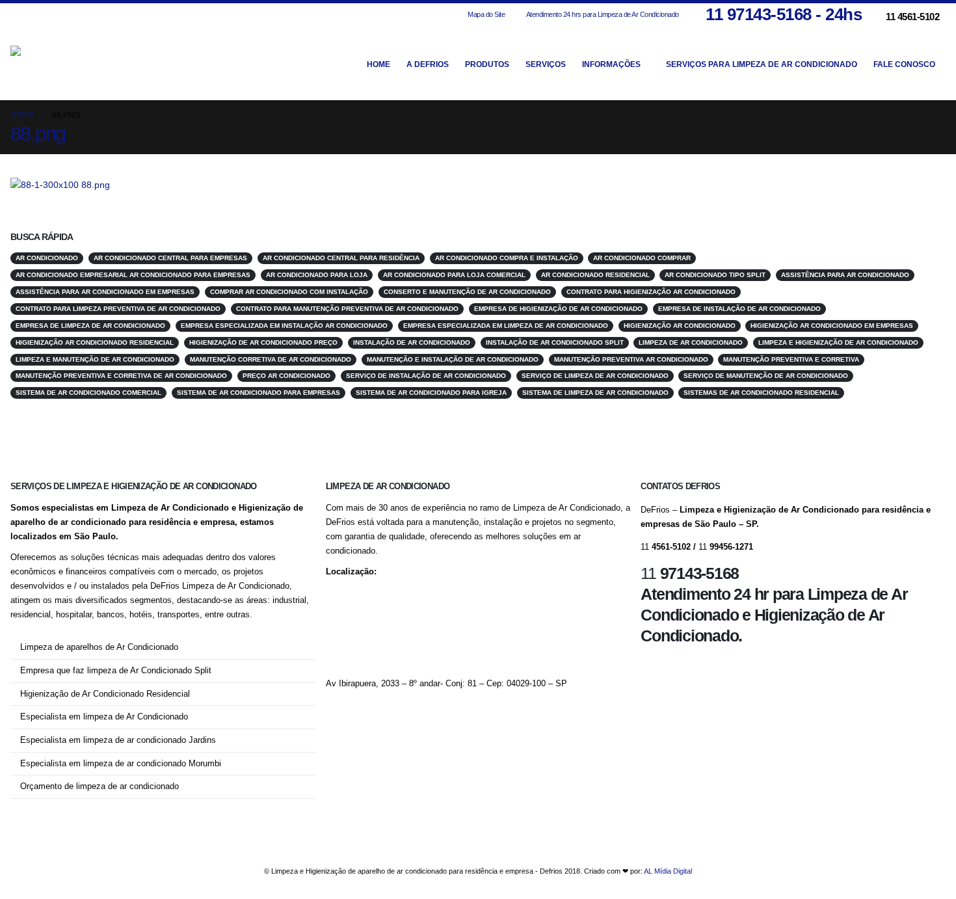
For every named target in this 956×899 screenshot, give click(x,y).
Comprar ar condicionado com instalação (289, 291)
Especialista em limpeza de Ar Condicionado (104, 716)
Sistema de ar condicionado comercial (88, 392)
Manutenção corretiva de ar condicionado (270, 359)
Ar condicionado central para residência (341, 258)
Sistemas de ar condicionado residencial (761, 392)
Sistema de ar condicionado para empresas (258, 392)
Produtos (487, 64)
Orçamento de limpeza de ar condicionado (99, 786)
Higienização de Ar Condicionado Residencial (105, 694)
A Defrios (427, 64)
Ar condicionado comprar (642, 258)
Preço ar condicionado (286, 375)
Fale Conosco (904, 64)
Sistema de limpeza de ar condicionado (595, 392)
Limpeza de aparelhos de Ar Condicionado (99, 647)
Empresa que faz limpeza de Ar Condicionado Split (115, 670)
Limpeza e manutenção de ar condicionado (95, 359)
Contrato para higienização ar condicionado (651, 291)
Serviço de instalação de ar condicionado (426, 375)
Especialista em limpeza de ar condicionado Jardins (118, 740)
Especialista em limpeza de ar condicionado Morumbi (120, 763)
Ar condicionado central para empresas (170, 258)
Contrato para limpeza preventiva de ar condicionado (118, 308)
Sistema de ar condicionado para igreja (431, 392)
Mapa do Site (486, 14)
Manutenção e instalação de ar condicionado (452, 359)
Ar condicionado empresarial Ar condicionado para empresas (133, 274)
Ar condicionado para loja (316, 274)
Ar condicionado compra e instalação (506, 258)
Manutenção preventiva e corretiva (791, 359)
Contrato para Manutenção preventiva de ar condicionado (347, 308)
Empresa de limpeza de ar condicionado (90, 325)
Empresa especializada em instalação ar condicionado (284, 325)
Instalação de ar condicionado (411, 342)
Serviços (545, 64)
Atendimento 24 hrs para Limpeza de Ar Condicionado (602, 14)
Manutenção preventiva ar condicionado (631, 359)
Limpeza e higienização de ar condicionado (838, 342)
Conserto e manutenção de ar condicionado (467, 291)
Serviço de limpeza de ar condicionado (595, 375)
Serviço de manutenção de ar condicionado (766, 375)
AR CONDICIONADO (47, 258)
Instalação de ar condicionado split (555, 342)
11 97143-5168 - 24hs (784, 14)
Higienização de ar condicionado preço (263, 342)
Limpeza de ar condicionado (691, 342)
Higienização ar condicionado (680, 325)
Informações (611, 64)
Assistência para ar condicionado (845, 274)
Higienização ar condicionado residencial (95, 342)
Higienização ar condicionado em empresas (831, 325)
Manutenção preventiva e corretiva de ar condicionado (121, 375)
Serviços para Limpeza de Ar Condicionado (761, 64)
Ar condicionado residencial (595, 274)
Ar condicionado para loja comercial (454, 274)
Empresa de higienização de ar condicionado (558, 308)
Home (378, 64)
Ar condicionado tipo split (715, 274)
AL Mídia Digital (668, 871)
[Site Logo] (81, 64)
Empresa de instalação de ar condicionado (739, 308)
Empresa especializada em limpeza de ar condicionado (505, 325)
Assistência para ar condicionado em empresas (105, 291)
